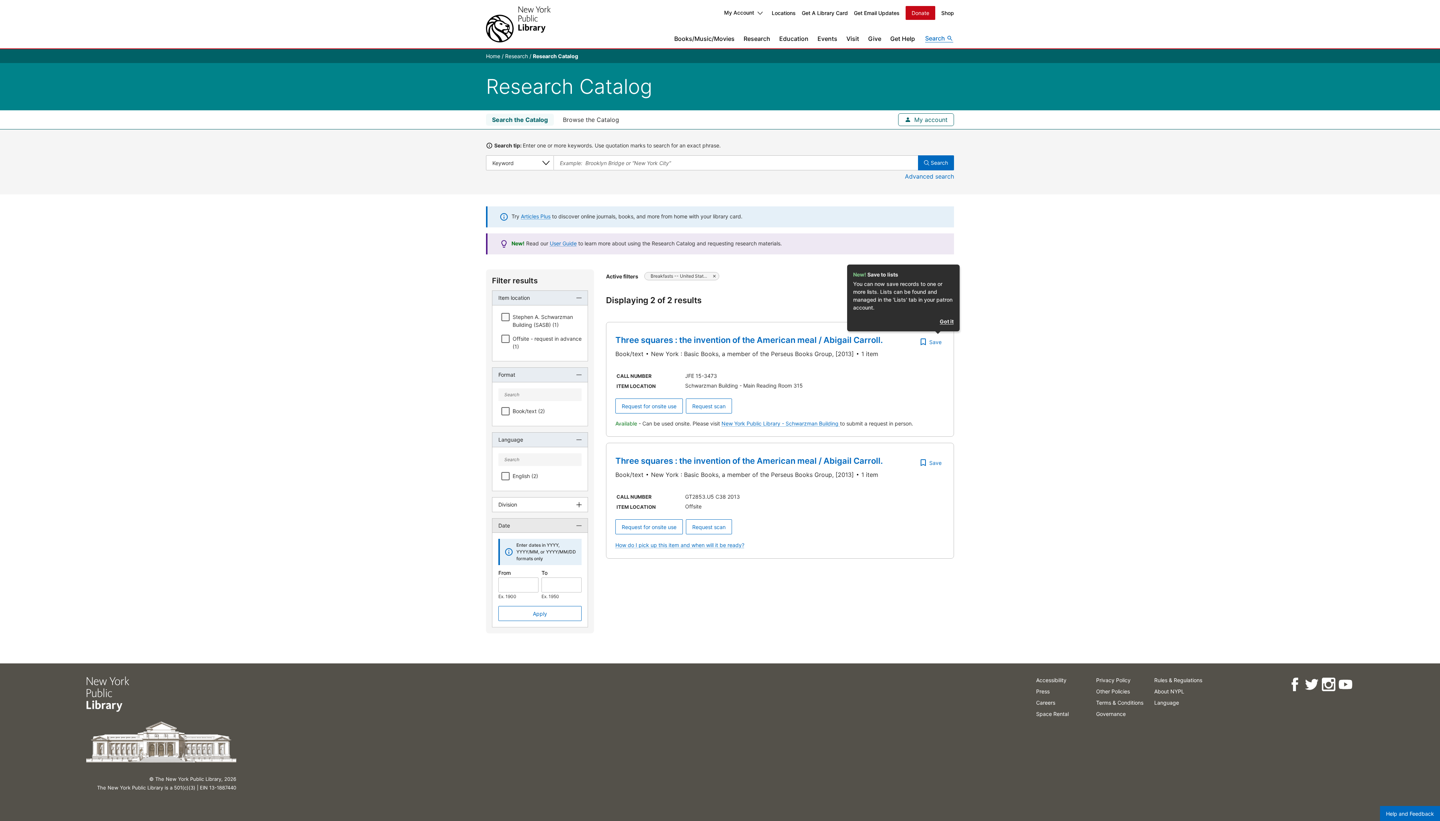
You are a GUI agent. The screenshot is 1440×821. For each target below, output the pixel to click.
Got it (947, 321)
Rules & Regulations (1178, 680)
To (545, 573)
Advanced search (929, 176)
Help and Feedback (1410, 813)
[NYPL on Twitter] (1311, 684)
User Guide (563, 243)
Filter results (515, 280)
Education (793, 38)
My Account (739, 12)
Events (827, 38)
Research (757, 38)
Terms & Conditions (1119, 702)
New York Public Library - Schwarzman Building (781, 423)
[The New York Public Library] (518, 24)
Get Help (902, 38)
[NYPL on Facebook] (1294, 684)
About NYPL (1169, 691)
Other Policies (1113, 691)
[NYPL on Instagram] (1328, 684)
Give (874, 38)
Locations (784, 13)
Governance (1111, 714)
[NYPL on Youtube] (1345, 684)
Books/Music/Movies (704, 38)
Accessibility (1051, 680)
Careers (1045, 702)
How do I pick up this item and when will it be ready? (679, 545)
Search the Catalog (520, 119)
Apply (540, 613)
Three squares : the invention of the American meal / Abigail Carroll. (749, 340)
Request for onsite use (649, 406)
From (504, 573)
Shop (947, 13)
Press (1043, 691)
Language (1166, 702)
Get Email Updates (877, 13)
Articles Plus (535, 216)
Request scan (709, 406)
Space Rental (1052, 714)
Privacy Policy (1113, 680)
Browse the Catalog (591, 119)
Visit (852, 38)
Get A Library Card (825, 13)
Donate (920, 13)
